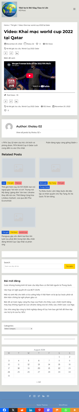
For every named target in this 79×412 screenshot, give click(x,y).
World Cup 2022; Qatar (30, 49)
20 (39, 368)
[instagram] (34, 397)
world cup (23, 232)
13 (39, 364)
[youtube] (48, 397)
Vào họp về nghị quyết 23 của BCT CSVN (22, 290)
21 (49, 368)
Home (6, 25)
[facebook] (5, 53)
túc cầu (18, 49)
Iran (3, 183)
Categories (8, 326)
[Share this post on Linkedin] (17, 53)
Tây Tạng (52, 183)
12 (28, 364)
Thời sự (18, 183)
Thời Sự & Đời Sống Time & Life (33, 8)
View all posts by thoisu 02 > (28, 132)
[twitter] (11, 53)
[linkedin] (43, 397)
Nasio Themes (42, 405)
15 (59, 364)
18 (19, 368)
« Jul (39, 382)
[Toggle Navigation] (74, 9)
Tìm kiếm (69, 266)
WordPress (63, 405)
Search (7, 262)
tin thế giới (10, 49)
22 (59, 368)
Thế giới (14, 25)
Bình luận (43, 183)
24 (9, 372)
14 (49, 364)
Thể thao (13, 232)
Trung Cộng (44, 187)
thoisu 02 (30, 44)
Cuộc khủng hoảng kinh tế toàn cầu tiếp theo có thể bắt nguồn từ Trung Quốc (38, 285)
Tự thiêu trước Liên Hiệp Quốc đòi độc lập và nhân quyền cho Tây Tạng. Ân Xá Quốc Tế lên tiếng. (56, 194)
